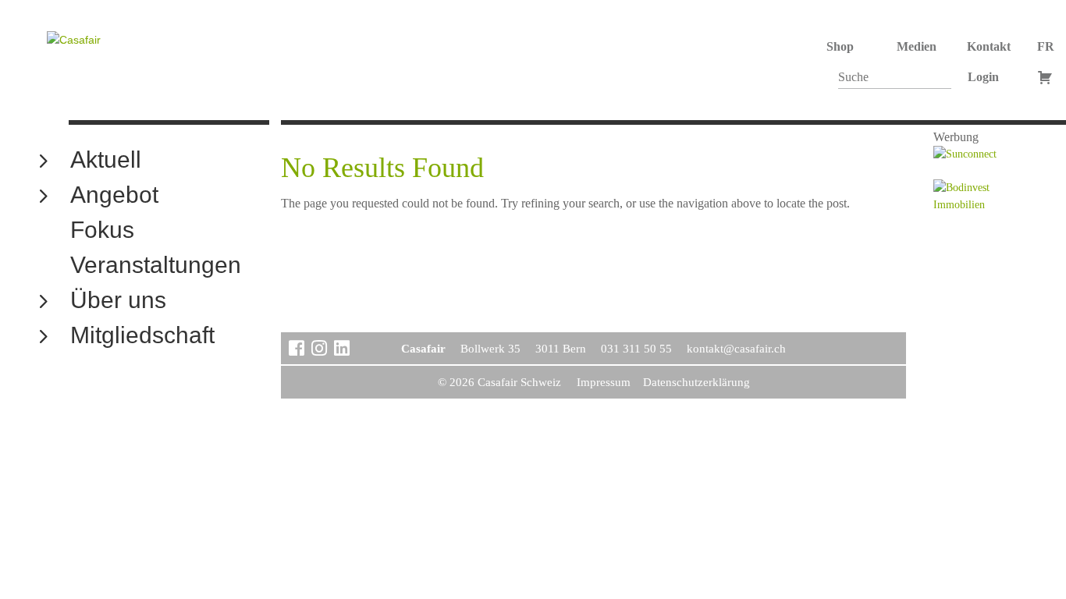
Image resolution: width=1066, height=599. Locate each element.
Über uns (118, 301)
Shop (840, 46)
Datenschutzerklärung (696, 382)
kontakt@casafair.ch (736, 348)
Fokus (102, 230)
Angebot (114, 195)
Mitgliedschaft (142, 336)
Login (983, 76)
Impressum (604, 382)
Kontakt (989, 46)
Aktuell (105, 160)
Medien (916, 46)
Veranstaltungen (155, 265)
